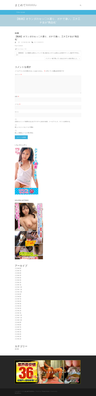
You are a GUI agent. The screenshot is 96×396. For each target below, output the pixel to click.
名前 (17, 96)
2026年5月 (18, 275)
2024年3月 (18, 336)
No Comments (39, 42)
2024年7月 (18, 327)
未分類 (17, 33)
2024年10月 (18, 320)
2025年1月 (18, 313)
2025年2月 (18, 310)
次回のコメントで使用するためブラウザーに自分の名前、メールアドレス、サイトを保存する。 (43, 121)
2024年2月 (18, 339)
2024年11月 (18, 318)
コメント (18, 74)
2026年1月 (18, 285)
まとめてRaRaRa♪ (26, 5)
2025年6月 (18, 301)
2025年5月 (18, 303)
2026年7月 (18, 271)
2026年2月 (18, 282)
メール (17, 104)
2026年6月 (18, 273)
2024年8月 (18, 325)
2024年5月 (18, 332)
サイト (17, 112)
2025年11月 (18, 289)
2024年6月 (18, 329)
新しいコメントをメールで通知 (24, 127)
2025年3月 (18, 308)
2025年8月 (18, 296)
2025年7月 (18, 299)
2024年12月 (18, 315)
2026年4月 (18, 278)
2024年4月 (18, 334)
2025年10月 (18, 292)
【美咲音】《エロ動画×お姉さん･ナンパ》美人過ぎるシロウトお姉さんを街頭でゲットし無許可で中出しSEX (47, 54)
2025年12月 (18, 287)
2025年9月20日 (25, 42)
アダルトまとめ (20, 12)
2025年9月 (18, 294)
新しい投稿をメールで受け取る (24, 133)
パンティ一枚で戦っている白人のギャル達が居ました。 (63, 58)
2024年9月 (18, 322)
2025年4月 (18, 306)
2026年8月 (18, 268)
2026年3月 (18, 280)
